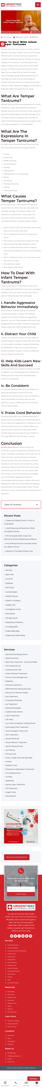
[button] (37, 504)
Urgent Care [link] (11, 792)
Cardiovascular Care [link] (14, 670)
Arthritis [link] (9, 570)
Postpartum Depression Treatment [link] (20, 769)
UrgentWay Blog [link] (12, 631)
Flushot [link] (9, 762)
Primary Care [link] (11, 754)
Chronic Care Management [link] (17, 677)
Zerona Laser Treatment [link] (15, 785)
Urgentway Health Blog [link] (15, 635)
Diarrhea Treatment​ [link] (14, 685)
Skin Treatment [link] (12, 735)
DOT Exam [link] (10, 588)
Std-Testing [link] (10, 750)
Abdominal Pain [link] (12, 658)
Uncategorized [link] (12, 627)
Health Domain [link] (12, 596)
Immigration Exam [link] (13, 609)
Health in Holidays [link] (13, 601)
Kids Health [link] (10, 614)
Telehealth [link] (10, 781)
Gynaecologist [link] (11, 592)
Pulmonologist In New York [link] (17, 731)
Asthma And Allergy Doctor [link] (17, 654)
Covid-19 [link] (9, 579)
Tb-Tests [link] (9, 777)
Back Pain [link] (10, 575)
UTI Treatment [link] (12, 788)
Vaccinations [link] (11, 796)
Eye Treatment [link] (12, 696)
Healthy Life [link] (10, 605)
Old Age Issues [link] (12, 618)
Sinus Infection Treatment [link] (16, 742)
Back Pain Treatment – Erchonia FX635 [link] (21, 662)
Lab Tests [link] (9, 719)
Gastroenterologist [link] (13, 708)
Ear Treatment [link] (11, 704)
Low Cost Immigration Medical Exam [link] (20, 723)
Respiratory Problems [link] (14, 622)
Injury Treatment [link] (12, 716)
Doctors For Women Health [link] (17, 693)
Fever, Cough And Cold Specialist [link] (19, 758)
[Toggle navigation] (38, 4)
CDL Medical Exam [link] (13, 666)
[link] (2, 44)
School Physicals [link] (12, 739)
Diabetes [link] (9, 583)
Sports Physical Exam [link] (14, 746)
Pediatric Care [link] (11, 765)
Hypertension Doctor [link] (14, 712)
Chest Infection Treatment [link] (16, 674)
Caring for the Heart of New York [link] (19, 551)
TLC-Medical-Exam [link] (13, 773)
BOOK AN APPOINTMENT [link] (16, 857)
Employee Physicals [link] (14, 700)
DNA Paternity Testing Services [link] (18, 689)
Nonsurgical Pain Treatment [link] (17, 727)
